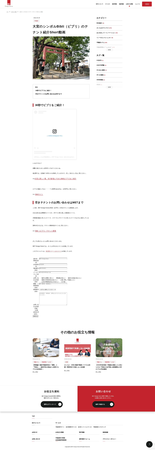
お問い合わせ (36, 439)
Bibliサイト (39, 194)
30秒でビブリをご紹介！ (43, 90)
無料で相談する (100, 404)
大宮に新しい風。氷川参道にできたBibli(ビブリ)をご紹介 (55, 179)
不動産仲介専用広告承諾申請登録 (61, 439)
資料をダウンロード (50, 404)
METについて (36, 423)
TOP (33, 416)
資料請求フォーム (84, 439)
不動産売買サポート (60, 427)
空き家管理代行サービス (71, 427)
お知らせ (34, 432)
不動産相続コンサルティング (99, 427)
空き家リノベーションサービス (85, 427)
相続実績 (105, 432)
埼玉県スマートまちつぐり (53, 251)
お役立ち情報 (60, 432)
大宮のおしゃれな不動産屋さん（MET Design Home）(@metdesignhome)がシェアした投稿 (59, 157)
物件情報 (82, 432)
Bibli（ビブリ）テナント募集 (45, 231)
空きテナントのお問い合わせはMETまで (48, 94)
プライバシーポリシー (109, 439)
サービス (58, 423)
